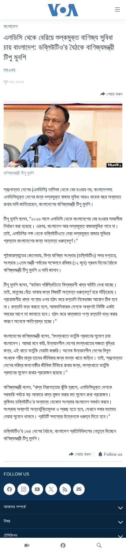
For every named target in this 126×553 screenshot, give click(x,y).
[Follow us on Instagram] (23, 489)
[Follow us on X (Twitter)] (51, 489)
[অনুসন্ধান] (99, 545)
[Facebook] (63, 545)
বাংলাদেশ (10, 26)
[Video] (27, 545)
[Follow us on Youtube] (37, 489)
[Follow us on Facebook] (9, 489)
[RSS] (65, 489)
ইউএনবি (9, 70)
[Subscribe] (79, 489)
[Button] (111, 94)
